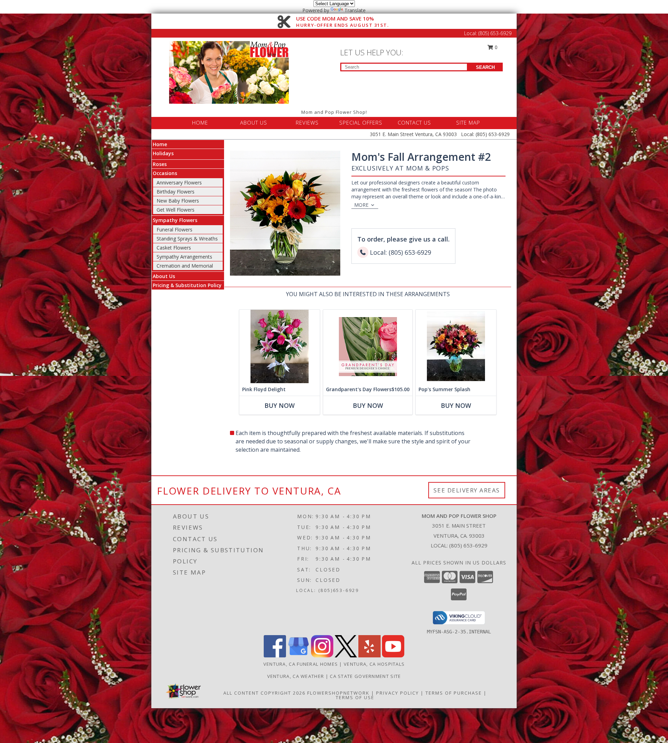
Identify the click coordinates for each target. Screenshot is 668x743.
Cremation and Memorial (185, 265)
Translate (355, 10)
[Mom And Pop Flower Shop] (229, 72)
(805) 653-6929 (494, 33)
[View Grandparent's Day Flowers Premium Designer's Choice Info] (367, 346)
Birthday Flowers (175, 191)
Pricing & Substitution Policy (187, 285)
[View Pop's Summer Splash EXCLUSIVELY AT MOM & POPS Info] (456, 346)
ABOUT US (253, 122)
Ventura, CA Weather (295, 676)
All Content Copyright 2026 (264, 693)
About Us (164, 276)
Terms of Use (355, 697)
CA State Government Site (365, 676)
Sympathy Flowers (175, 220)
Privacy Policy (397, 693)
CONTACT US (414, 122)
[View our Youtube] (393, 655)
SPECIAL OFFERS (360, 122)
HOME (200, 122)
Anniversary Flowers (179, 182)
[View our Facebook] (275, 655)
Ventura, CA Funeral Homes (300, 664)
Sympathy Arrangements (184, 256)
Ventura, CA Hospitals (374, 664)
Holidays (163, 153)
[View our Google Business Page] (298, 655)
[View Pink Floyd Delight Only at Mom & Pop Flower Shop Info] (279, 346)
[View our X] (346, 655)
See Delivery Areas (467, 490)
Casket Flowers (174, 247)
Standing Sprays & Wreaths (187, 238)
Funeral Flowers (174, 229)
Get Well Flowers (175, 209)
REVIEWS (307, 122)
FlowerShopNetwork (338, 693)
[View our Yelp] (369, 655)
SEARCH (485, 67)
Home (160, 144)
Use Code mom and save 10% (342, 19)
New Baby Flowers (178, 200)
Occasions (165, 173)
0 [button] (495, 47)
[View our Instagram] (322, 655)
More (361, 204)
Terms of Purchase (454, 693)
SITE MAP (468, 122)
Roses (160, 164)
